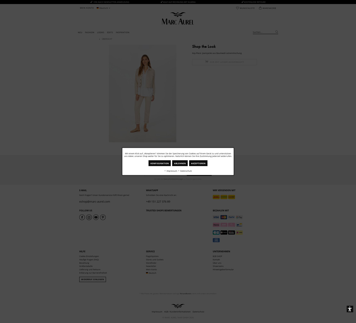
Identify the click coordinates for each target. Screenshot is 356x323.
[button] (350, 309)
